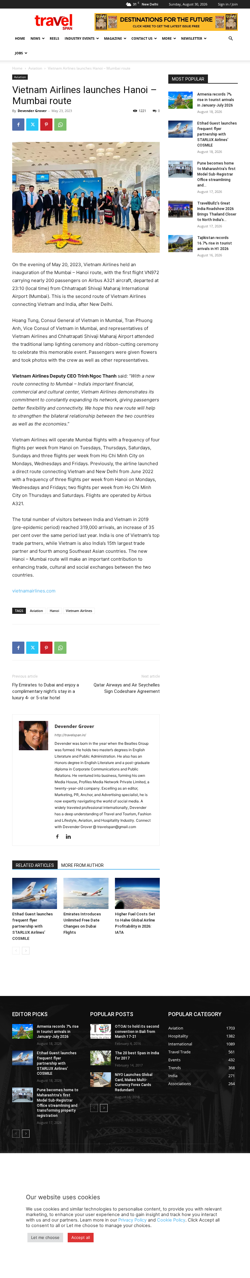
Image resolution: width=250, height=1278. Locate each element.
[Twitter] (32, 124)
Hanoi (54, 610)
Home (20, 38)
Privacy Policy (132, 1220)
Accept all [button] (80, 1237)
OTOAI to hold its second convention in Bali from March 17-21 (137, 1031)
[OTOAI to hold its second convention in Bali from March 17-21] (100, 1031)
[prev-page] (16, 950)
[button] (230, 39)
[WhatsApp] (60, 124)
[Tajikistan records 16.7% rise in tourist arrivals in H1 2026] (180, 243)
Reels (54, 38)
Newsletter (191, 38)
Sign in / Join (228, 4)
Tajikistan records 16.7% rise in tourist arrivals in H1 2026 (214, 243)
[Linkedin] (71, 837)
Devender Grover (32, 110)
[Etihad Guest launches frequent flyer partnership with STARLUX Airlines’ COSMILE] (34, 893)
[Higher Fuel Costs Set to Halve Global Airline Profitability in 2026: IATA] (137, 893)
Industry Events (80, 38)
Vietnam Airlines (79, 610)
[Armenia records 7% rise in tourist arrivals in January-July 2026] (180, 100)
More (167, 38)
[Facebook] (18, 124)
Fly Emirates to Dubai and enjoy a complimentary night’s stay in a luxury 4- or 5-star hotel (45, 691)
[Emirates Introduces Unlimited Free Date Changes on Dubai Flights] (85, 893)
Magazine (113, 38)
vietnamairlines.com (33, 591)
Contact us (141, 38)
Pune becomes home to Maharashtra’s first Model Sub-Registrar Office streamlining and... (216, 174)
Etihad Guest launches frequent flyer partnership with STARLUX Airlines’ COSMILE (32, 926)
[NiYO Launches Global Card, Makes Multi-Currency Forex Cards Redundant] (100, 1079)
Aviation (35, 68)
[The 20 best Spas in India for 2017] (100, 1058)
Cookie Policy (171, 1220)
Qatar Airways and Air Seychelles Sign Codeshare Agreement (127, 688)
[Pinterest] (46, 124)
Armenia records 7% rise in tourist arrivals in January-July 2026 (215, 99)
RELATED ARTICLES (35, 865)
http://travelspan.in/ (70, 735)
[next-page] (26, 950)
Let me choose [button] (45, 1237)
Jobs (19, 53)
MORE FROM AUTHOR (82, 865)
